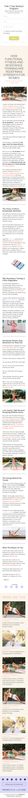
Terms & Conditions (11, 796)
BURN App (11, 239)
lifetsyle (13, 81)
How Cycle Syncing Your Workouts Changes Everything (13, 624)
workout (20, 81)
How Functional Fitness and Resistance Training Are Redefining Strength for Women (13, 681)
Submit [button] (14, 38)
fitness (7, 81)
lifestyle (10, 619)
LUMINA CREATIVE (21, 794)
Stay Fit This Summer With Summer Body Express (13, 652)
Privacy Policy (18, 796)
